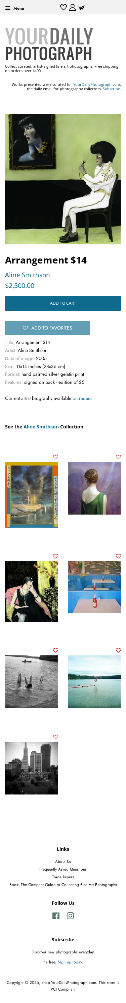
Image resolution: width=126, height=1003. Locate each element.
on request (83, 398)
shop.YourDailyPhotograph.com (69, 982)
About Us (63, 861)
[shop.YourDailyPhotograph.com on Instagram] (70, 917)
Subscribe (111, 88)
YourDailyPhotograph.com (96, 84)
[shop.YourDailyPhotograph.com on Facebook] (56, 917)
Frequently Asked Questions (63, 869)
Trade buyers (63, 877)
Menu (18, 8)
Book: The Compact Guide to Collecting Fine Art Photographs (63, 884)
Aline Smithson (27, 275)
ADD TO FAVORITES (51, 327)
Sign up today (70, 962)
